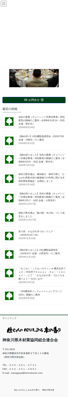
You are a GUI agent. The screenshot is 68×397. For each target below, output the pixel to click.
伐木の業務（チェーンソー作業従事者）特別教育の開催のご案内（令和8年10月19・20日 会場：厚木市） (41, 120)
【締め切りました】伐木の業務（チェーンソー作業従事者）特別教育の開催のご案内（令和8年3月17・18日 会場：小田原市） (41, 197)
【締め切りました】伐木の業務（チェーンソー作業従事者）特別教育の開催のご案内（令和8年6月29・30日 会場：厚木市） (41, 158)
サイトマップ (9, 318)
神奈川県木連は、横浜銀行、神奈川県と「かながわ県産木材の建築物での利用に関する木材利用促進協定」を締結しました (41, 177)
